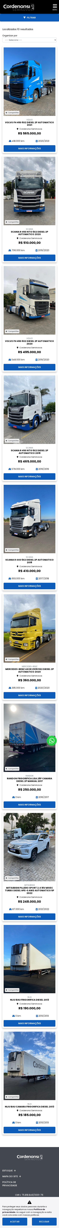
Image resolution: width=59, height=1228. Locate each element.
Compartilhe (13, 113)
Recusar (44, 1221)
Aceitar (15, 1221)
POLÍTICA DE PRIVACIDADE (9, 1184)
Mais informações (29, 148)
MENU (55, 10)
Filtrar (31, 17)
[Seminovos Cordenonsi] (17, 7)
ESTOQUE (7, 1170)
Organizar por (9, 35)
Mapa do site (10, 1176)
